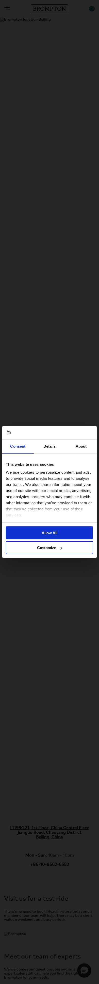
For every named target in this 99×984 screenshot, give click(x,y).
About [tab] (81, 446)
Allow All (49, 533)
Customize (46, 548)
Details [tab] (49, 446)
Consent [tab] (17, 446)
